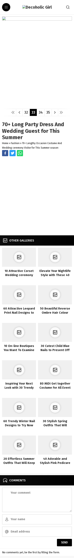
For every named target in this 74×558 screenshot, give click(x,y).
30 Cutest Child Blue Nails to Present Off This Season (54, 350)
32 (26, 112)
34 (41, 112)
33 (33, 112)
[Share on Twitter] (20, 153)
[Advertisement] (37, 196)
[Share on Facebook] (5, 153)
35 (48, 112)
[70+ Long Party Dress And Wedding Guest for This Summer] (37, 104)
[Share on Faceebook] (12, 153)
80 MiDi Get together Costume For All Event (55, 385)
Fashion (15, 143)
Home (5, 143)
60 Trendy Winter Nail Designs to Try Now (19, 423)
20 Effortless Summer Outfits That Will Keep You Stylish (19, 463)
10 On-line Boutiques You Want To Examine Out (19, 350)
